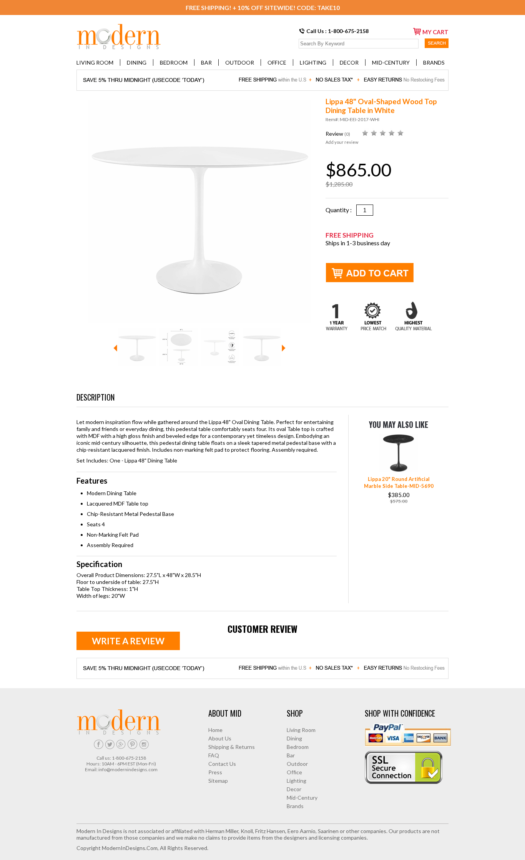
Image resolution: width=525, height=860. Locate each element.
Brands (434, 62)
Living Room (94, 62)
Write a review (128, 640)
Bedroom (174, 62)
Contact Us (222, 763)
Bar (206, 62)
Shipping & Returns (231, 747)
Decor (349, 62)
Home (215, 730)
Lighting (313, 62)
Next (284, 348)
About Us (219, 738)
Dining (136, 62)
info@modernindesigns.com (128, 769)
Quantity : (341, 209)
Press (215, 772)
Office (276, 62)
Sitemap (218, 780)
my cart (435, 31)
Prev (115, 348)
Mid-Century (391, 62)
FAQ (213, 755)
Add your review (342, 142)
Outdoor (239, 62)
